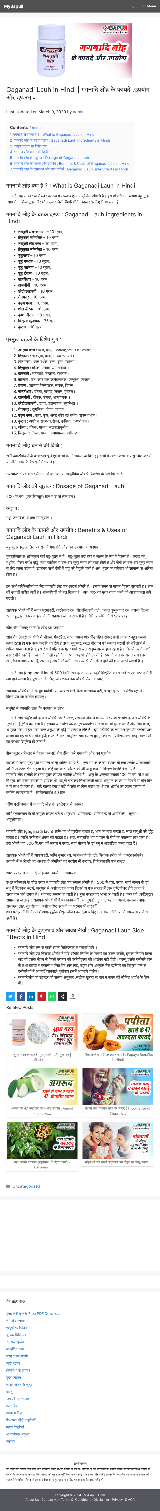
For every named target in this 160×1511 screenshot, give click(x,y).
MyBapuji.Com (94, 1495)
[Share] (62, 996)
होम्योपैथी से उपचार (18, 1370)
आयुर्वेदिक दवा (15, 1349)
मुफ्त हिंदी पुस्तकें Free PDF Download (34, 1314)
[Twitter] (10, 996)
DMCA (130, 1500)
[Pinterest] (42, 996)
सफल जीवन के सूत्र (19, 1385)
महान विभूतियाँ (15, 1427)
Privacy (117, 1500)
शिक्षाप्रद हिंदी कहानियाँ (20, 1420)
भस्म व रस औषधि (17, 1356)
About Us (32, 1500)
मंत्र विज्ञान (13, 1406)
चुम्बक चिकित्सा (16, 1335)
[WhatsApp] (52, 996)
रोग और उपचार (15, 1321)
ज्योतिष (10, 1441)
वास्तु (9, 1392)
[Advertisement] (80, 1236)
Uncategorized (26, 1186)
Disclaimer (101, 1500)
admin (79, 111)
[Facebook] (21, 996)
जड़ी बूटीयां (13, 1363)
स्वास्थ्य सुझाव (15, 1342)
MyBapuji (13, 6)
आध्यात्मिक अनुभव (17, 1434)
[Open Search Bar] (132, 6)
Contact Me (49, 1500)
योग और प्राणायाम (17, 1399)
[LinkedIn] (31, 996)
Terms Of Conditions (76, 1500)
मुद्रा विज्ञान (13, 1377)
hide (35, 128)
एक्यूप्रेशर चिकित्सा (18, 1328)
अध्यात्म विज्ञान (15, 1413)
